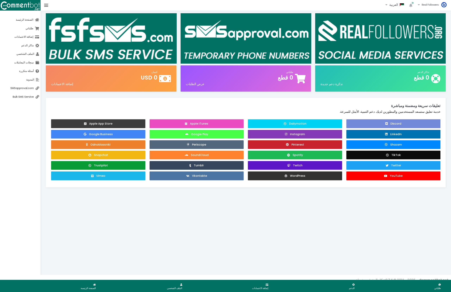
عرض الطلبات (195, 84)
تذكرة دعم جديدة (331, 84)
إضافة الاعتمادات (62, 84)
